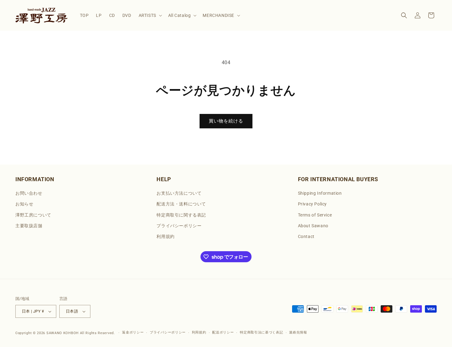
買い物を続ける (226, 121)
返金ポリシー (133, 332)
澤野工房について (33, 214)
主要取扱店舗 (28, 225)
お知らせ (24, 203)
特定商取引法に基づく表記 (261, 332)
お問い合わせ (28, 193)
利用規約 (165, 236)
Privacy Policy (312, 203)
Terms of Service (315, 214)
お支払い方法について (179, 193)
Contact (306, 236)
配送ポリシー (223, 332)
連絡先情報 (298, 332)
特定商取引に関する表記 (181, 214)
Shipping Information (320, 193)
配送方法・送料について (181, 203)
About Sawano (313, 225)
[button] (150, 15)
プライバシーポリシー (179, 225)
